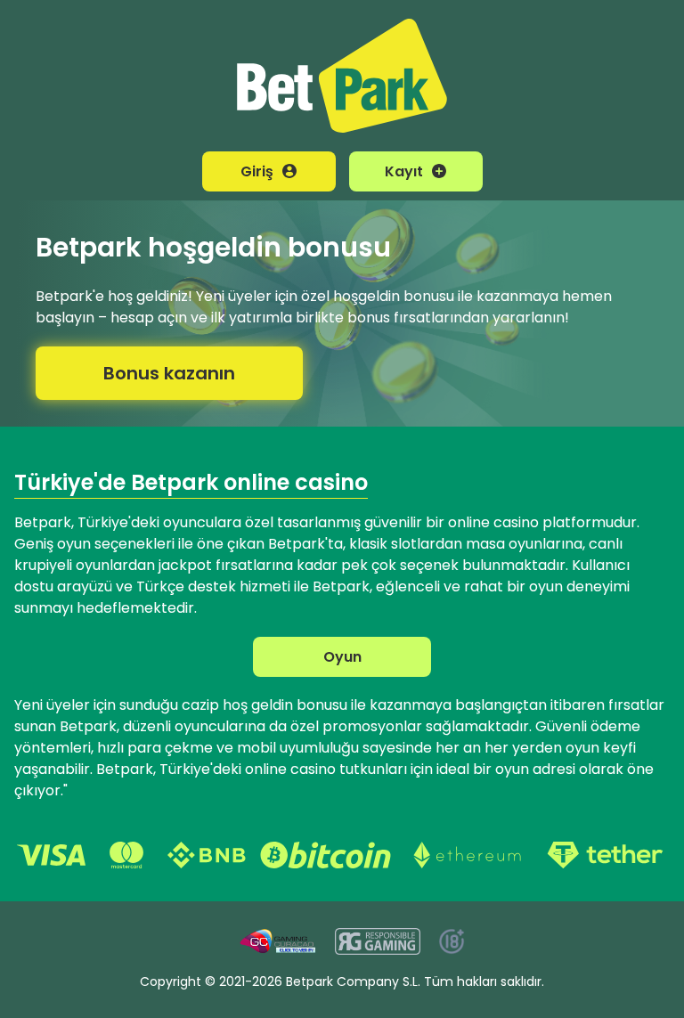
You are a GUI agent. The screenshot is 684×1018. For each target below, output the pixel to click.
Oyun (342, 657)
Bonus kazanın (169, 373)
